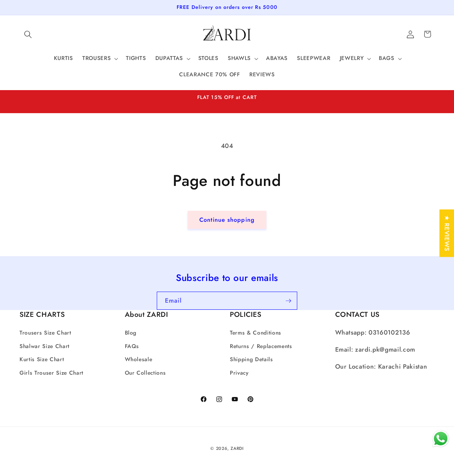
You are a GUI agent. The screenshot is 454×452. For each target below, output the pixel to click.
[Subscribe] (288, 301)
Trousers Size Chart (45, 333)
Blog (131, 333)
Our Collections (145, 372)
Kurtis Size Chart (42, 359)
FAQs (132, 346)
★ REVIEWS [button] (447, 233)
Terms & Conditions (255, 333)
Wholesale (139, 359)
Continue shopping (227, 219)
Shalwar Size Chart (45, 346)
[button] (28, 34)
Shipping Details (251, 359)
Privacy (239, 372)
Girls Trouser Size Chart (51, 372)
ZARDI (237, 448)
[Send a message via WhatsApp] (440, 438)
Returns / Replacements (261, 346)
